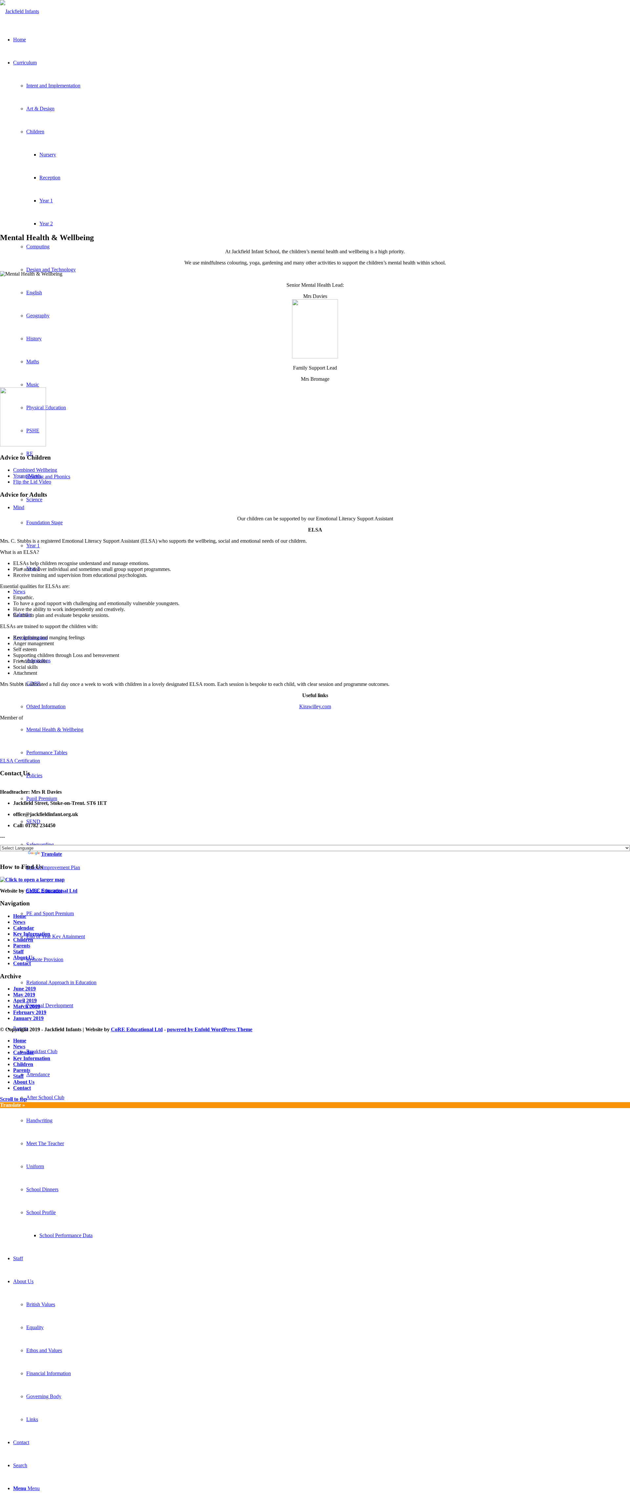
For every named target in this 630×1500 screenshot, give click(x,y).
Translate (51, 854)
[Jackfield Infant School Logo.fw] (19, 11)
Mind (18, 507)
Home (19, 916)
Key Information (31, 934)
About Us (23, 957)
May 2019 (24, 994)
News (19, 922)
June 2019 (24, 988)
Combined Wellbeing (35, 470)
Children (23, 940)
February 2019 (29, 1012)
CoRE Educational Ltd (51, 891)
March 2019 (26, 1006)
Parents (21, 945)
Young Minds (27, 476)
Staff (18, 951)
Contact (22, 963)
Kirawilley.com (315, 706)
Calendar (23, 928)
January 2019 (28, 1018)
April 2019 (25, 1000)
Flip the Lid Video (32, 482)
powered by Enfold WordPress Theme (209, 1029)
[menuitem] (328, 1097)
